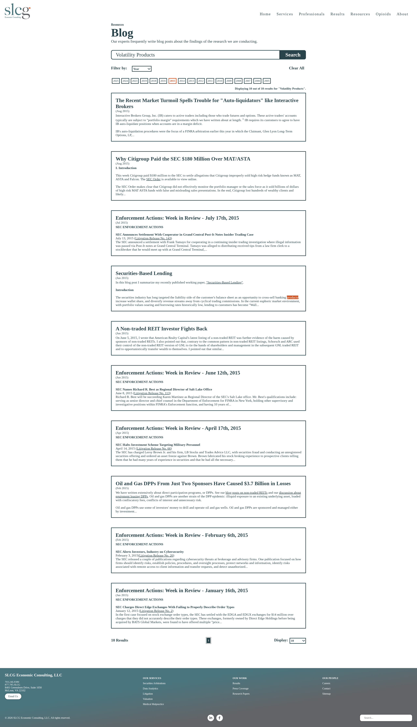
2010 (219, 80)
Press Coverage (241, 688)
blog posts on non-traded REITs (246, 492)
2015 (172, 80)
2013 (191, 80)
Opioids (383, 14)
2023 (134, 80)
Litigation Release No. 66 (154, 448)
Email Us (13, 696)
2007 (248, 80)
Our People (330, 678)
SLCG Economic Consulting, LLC (33, 675)
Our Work (240, 678)
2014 (182, 80)
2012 (200, 80)
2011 (210, 80)
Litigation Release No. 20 (156, 555)
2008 (238, 80)
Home (265, 14)
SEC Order (153, 179)
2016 (163, 80)
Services (285, 14)
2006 (257, 80)
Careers (326, 683)
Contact (326, 688)
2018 (153, 80)
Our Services (152, 678)
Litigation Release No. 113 (152, 393)
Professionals (312, 14)
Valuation (148, 699)
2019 (144, 80)
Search (293, 55)
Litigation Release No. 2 (156, 611)
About (402, 14)
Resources (360, 14)
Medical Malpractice (153, 704)
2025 (115, 80)
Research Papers (241, 693)
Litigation (148, 693)
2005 (266, 80)
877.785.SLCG (12, 684)
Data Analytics (150, 688)
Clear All (296, 68)
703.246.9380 (12, 682)
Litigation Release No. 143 (153, 238)
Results (338, 14)
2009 (229, 80)
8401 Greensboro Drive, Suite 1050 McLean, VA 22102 (23, 689)
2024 (125, 80)
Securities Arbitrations (154, 683)
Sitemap (326, 693)
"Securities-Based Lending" (224, 282)
